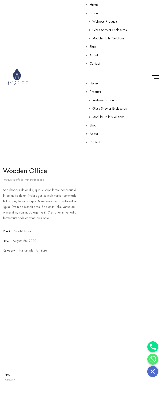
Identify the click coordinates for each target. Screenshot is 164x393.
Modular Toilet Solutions (108, 38)
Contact (95, 63)
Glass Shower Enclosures (109, 30)
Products (96, 13)
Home (94, 4)
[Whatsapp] (152, 359)
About (94, 55)
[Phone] (152, 346)
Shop (93, 46)
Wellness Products (105, 21)
